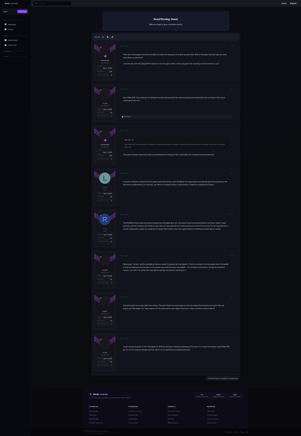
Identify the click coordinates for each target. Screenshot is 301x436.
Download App (94, 419)
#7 (232, 297)
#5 (232, 214)
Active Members (173, 415)
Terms (236, 432)
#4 (232, 173)
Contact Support (212, 415)
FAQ (247, 432)
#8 (232, 338)
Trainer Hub (93, 415)
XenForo (101, 433)
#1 (232, 46)
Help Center (211, 411)
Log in (284, 3)
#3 (232, 130)
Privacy (242, 432)
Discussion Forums (174, 411)
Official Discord (173, 423)
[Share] (229, 46)
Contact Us (228, 432)
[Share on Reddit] (108, 37)
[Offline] (101, 47)
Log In (5, 11)
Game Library (93, 411)
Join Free (22, 11)
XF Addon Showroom (96, 423)
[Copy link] (112, 37)
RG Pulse (171, 419)
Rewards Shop (133, 415)
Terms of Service (212, 419)
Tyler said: (127, 140)
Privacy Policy (212, 423)
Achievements (133, 423)
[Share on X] (103, 37)
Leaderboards (132, 419)
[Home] (15, 3)
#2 (232, 89)
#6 (232, 256)
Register (293, 3)
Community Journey (135, 411)
